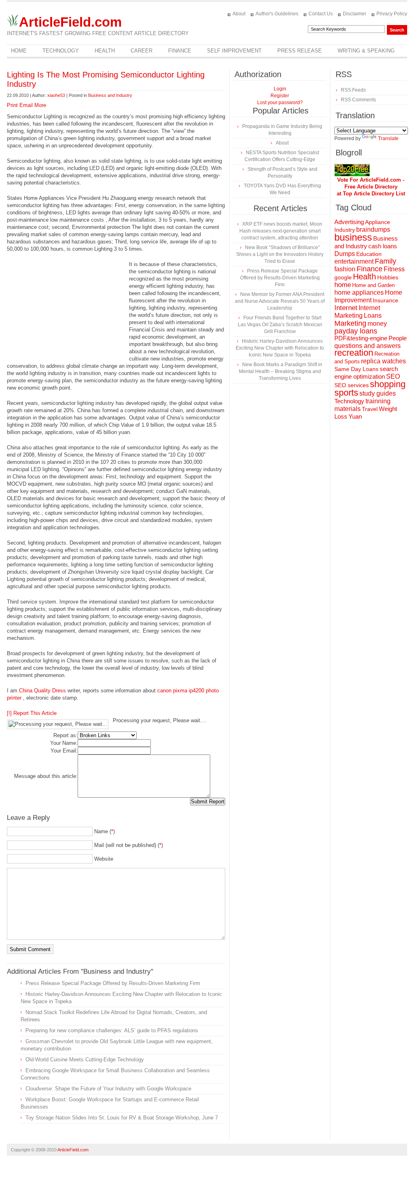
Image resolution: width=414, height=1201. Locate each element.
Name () (104, 831)
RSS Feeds (353, 90)
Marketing (350, 323)
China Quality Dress (42, 690)
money (377, 323)
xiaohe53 (56, 95)
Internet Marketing (357, 311)
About (238, 14)
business (353, 237)
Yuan (355, 416)
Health (105, 51)
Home (19, 51)
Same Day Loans (356, 369)
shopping (388, 384)
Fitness (394, 269)
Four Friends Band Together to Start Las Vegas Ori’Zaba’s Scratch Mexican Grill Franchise (280, 324)
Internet (345, 308)
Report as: (65, 735)
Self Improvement (234, 51)
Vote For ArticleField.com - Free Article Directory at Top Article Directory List (371, 187)
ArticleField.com (70, 22)
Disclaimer (354, 14)
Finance (179, 51)
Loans (373, 315)
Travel (370, 409)
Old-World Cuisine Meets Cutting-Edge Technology (84, 1059)
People (398, 338)
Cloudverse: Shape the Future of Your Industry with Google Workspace (108, 1089)
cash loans (382, 246)
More (40, 105)
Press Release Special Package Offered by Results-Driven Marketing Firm (112, 983)
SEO (393, 376)
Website (103, 859)
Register (279, 96)
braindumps (373, 229)
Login (280, 89)
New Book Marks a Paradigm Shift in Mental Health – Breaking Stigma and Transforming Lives (280, 371)
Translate (388, 138)
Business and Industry (110, 95)
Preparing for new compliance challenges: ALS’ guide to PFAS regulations (111, 1030)
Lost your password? (280, 102)
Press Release (299, 51)
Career (141, 51)
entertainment (354, 261)
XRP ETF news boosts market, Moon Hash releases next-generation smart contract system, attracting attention (280, 231)
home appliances (359, 292)
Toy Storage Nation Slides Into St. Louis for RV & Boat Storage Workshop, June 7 (121, 1118)
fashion (344, 269)
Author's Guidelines (277, 14)
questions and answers (367, 345)
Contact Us (320, 14)
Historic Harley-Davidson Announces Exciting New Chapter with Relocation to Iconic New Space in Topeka (280, 348)
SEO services (351, 385)
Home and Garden (373, 285)
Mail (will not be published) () (128, 845)
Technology (60, 51)
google (343, 278)
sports (346, 393)
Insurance (385, 300)
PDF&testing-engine (360, 338)
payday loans (355, 331)
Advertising (349, 222)
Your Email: (64, 751)
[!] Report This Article (32, 713)
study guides (377, 393)
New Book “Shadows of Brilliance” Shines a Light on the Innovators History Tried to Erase (279, 254)
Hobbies (387, 277)
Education (369, 254)
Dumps (344, 253)
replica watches (383, 361)
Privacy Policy (391, 14)
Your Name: (64, 743)
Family (385, 261)
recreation (353, 353)
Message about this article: (46, 776)
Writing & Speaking (366, 51)
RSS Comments (358, 100)
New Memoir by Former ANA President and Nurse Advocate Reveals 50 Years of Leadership (280, 301)
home (342, 285)
